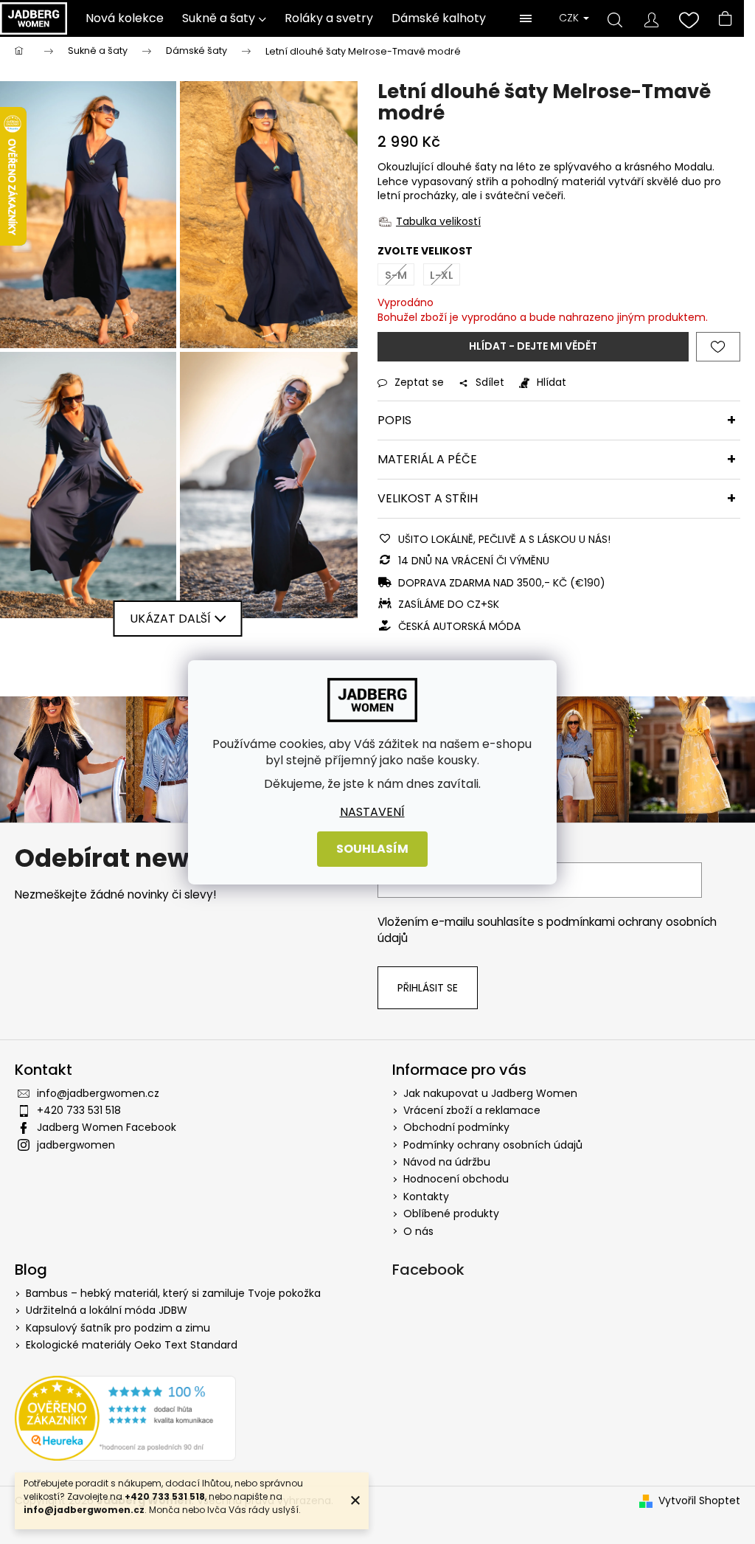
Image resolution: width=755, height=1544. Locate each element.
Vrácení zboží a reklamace (471, 1110)
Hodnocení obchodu (456, 1178)
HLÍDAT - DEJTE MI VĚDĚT (533, 346)
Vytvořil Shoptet (699, 1501)
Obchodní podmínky (456, 1127)
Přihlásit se (427, 987)
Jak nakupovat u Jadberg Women (490, 1093)
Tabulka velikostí (438, 221)
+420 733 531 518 (79, 1110)
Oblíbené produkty (451, 1213)
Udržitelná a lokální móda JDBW (106, 1311)
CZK (570, 18)
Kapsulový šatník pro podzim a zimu (118, 1328)
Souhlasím (372, 848)
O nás (418, 1231)
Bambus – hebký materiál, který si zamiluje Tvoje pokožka (173, 1294)
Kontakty (426, 1196)
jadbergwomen (76, 1145)
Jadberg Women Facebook (106, 1127)
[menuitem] (125, 18)
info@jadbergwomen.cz (98, 1093)
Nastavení (372, 811)
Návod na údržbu (446, 1161)
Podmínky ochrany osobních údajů (492, 1145)
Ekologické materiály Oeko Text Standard (131, 1345)
